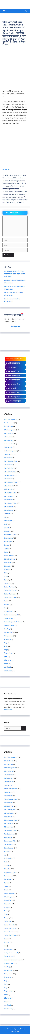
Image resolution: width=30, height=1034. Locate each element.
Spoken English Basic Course (13, 622)
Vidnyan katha (8, 636)
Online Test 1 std (9, 587)
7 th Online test (9, 496)
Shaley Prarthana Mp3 (11, 615)
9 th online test (8, 510)
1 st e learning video (10, 419)
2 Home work (8, 437)
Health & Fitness (9, 555)
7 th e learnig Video (10, 492)
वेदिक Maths (7, 660)
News (6, 580)
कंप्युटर (6, 650)
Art (5, 517)
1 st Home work (9, 423)
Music (6, 576)
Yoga (5, 643)
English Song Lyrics (10, 534)
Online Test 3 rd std (10, 594)
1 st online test (8, 426)
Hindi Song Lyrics (9, 559)
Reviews (6, 604)
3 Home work (8, 447)
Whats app (7, 639)
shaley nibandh (8, 611)
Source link (5, 169)
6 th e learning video (10, 482)
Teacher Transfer (9, 625)
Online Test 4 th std (10, 597)
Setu (5, 608)
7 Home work (8, 489)
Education (7, 531)
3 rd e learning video (10, 451)
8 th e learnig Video (10, 503)
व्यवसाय (6, 664)
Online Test (7, 583)
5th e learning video (10, 472)
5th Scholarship (9, 475)
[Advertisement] (15, 69)
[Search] (23, 728)
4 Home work (8, 458)
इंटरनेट (6, 646)
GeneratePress (15, 1031)
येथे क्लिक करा (15, 327)
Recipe (6, 601)
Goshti (6, 552)
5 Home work (8, 465)
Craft (5, 524)
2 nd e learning (8, 440)
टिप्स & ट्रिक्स (8, 653)
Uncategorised (8, 632)
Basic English (8, 520)
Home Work (8, 562)
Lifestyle (7, 569)
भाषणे (5, 657)
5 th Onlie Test (8, 468)
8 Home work (8, 499)
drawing (6, 527)
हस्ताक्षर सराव (8, 671)
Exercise (6, 545)
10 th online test (9, 433)
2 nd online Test (9, 444)
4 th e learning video (10, 461)
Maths (6, 573)
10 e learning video (10, 430)
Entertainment (8, 538)
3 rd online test (8, 454)
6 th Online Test (9, 486)
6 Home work (8, 479)
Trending (7, 629)
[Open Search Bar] (26, 11)
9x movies (7, 513)
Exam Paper (8, 541)
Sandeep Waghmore (15, 4)
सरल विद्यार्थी (7, 667)
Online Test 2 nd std (10, 590)
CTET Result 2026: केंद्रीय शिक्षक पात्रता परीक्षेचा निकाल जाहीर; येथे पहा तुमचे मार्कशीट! (14, 273)
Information (7, 566)
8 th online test (8, 506)
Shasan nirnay (8, 618)
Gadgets (6, 548)
